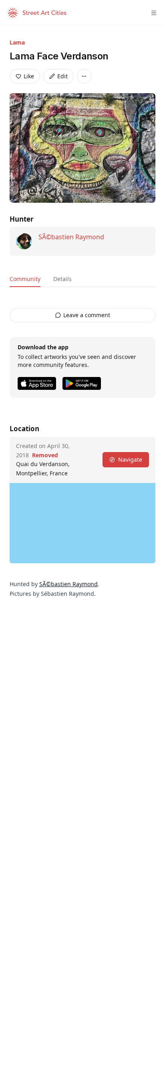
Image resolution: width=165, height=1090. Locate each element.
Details (62, 279)
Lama (17, 42)
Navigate (130, 459)
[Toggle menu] (153, 12)
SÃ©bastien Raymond (71, 236)
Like (29, 76)
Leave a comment (86, 315)
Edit (62, 76)
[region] (82, 523)
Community (25, 279)
